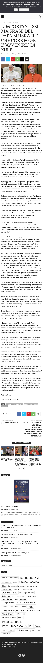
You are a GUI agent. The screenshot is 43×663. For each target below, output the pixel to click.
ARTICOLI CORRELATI (22, 443)
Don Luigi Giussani (26, 593)
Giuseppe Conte (7, 607)
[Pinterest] (13, 59)
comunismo (32, 586)
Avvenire (8, 404)
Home (2, 21)
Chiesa (15, 582)
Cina (4, 586)
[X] (8, 59)
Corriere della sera (6, 589)
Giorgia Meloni (8, 603)
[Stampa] (27, 59)
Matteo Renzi (20, 614)
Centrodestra (6, 582)
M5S (38, 610)
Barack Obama (13, 577)
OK (16, 10)
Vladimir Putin (6, 634)
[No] (40, 7)
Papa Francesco (12, 626)
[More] (38, 414)
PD (31, 626)
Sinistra (4, 630)
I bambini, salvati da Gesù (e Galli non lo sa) (16, 535)
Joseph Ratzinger (10, 610)
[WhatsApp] (17, 59)
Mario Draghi (7, 614)
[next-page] (23, 469)
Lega (22, 610)
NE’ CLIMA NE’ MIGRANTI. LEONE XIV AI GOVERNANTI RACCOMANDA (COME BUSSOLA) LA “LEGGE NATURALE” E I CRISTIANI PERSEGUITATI (32, 429)
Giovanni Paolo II (26, 602)
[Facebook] (3, 59)
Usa (38, 630)
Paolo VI (20, 617)
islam (24, 607)
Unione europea (25, 630)
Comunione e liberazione (16, 586)
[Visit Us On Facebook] (23, 655)
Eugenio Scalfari (31, 596)
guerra (26, 404)
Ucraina (11, 630)
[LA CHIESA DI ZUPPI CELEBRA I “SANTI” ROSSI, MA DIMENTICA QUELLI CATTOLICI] (7, 451)
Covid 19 (16, 589)
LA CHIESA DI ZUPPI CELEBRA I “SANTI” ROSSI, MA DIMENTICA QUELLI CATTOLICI (7, 458)
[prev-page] (19, 469)
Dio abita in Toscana (9, 506)
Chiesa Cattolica (29, 582)
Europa (9, 599)
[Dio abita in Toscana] (21, 491)
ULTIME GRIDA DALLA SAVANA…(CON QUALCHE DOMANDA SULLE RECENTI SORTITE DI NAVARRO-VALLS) (19, 544)
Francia (16, 599)
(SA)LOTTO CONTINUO (9, 423)
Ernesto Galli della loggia (18, 596)
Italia (30, 606)
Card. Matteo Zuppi (18, 404)
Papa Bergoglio (12, 621)
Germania (23, 599)
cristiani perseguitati (27, 589)
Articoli (7, 21)
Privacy (3, 646)
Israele (36, 404)
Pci (26, 626)
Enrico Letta (6, 596)
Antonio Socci (6, 54)
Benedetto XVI (29, 577)
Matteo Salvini (9, 617)
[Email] (22, 59)
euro (3, 599)
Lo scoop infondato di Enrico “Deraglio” (15, 553)
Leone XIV (4, 406)
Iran (31, 404)
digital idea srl (11, 644)
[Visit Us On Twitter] (20, 655)
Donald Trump (9, 592)
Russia (37, 626)
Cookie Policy (11, 646)
